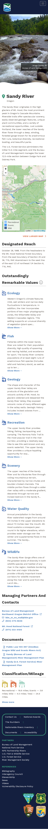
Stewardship (8, 777)
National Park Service (13, 748)
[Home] (7, 7)
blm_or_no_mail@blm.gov (19, 617)
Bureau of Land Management (17, 745)
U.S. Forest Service (11, 757)
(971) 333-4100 (13, 629)
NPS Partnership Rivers (14, 751)
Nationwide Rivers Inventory (19, 727)
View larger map (33, 236)
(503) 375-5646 (13, 621)
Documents (11, 732)
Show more (8, 702)
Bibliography (8, 771)
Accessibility (30, 732)
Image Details (38, 66)
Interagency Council (12, 774)
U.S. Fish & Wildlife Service (15, 754)
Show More (13, 327)
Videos (5, 783)
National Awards (32, 717)
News (5, 780)
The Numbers (12, 722)
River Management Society (15, 760)
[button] (6, 169)
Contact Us (11, 717)
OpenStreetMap (39, 230)
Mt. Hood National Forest (16, 626)
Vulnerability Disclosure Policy (17, 786)
